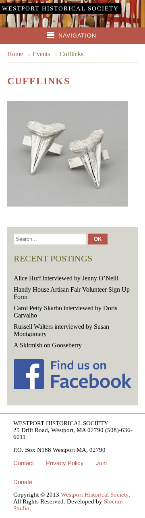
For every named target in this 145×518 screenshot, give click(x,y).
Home (15, 53)
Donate (22, 481)
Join (101, 463)
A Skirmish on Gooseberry (48, 345)
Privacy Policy (65, 463)
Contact (23, 463)
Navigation (77, 35)
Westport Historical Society (60, 8)
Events (41, 53)
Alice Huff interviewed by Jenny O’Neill (66, 278)
